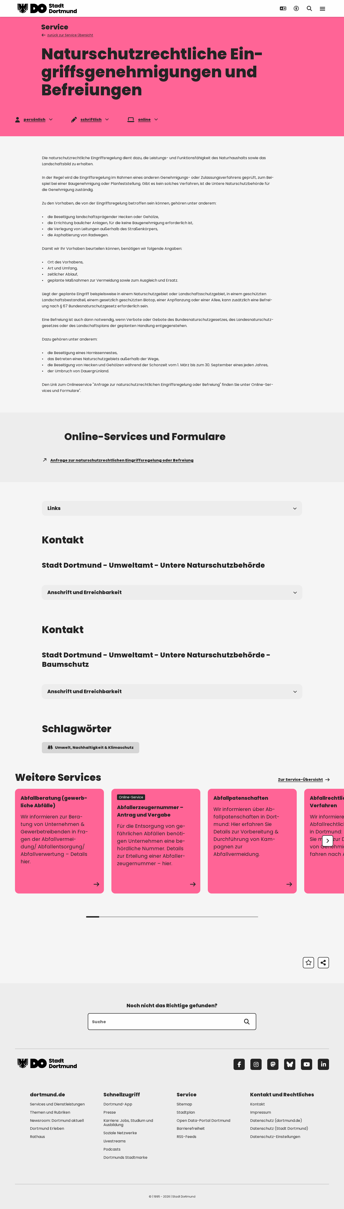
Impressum (260, 1112)
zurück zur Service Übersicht (70, 35)
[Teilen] (323, 962)
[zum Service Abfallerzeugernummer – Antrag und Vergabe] (155, 841)
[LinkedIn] (323, 1064)
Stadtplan (186, 1112)
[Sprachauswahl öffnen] (283, 8)
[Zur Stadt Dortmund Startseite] (47, 8)
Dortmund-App (117, 1104)
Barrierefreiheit (191, 1128)
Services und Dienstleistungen (57, 1104)
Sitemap (184, 1104)
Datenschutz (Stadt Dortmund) (279, 1128)
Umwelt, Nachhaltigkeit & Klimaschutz (94, 747)
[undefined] (327, 841)
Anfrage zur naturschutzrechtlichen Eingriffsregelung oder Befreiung (122, 460)
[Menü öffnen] (322, 8)
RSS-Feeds (186, 1136)
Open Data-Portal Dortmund (203, 1120)
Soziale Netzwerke (120, 1133)
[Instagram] (256, 1064)
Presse (109, 1112)
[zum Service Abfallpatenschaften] (252, 841)
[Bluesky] (289, 1064)
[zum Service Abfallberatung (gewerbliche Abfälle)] (59, 841)
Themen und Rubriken (50, 1112)
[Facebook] (239, 1064)
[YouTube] (306, 1064)
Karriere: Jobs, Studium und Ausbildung (128, 1123)
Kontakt (257, 1104)
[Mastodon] (272, 1064)
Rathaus (37, 1136)
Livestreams (114, 1141)
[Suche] (247, 1021)
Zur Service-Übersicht (300, 779)
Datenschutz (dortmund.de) (276, 1120)
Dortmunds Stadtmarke (125, 1157)
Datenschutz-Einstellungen (275, 1137)
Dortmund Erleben (47, 1128)
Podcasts (112, 1149)
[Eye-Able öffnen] (296, 8)
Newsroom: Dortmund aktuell (57, 1120)
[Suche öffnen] (309, 8)
